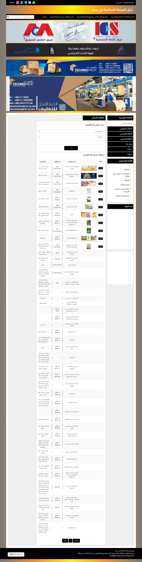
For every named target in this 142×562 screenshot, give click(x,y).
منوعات (44, 17)
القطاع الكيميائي (126, 129)
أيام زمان (71, 340)
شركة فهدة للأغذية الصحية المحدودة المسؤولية (72, 222)
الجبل (71, 214)
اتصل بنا (119, 3)
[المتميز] (71, 31)
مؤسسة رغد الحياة (72, 199)
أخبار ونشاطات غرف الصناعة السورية (62, 17)
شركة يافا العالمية (72, 459)
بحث (71, 148)
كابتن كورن (72, 394)
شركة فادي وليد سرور (72, 452)
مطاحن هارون (72, 265)
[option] (71, 93)
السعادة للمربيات (72, 403)
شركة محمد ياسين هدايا (72, 444)
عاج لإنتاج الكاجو (71, 238)
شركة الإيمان (71, 528)
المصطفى (72, 358)
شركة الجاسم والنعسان (71, 183)
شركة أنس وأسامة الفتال (72, 467)
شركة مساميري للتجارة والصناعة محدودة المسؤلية (71, 475)
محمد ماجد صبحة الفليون (72, 419)
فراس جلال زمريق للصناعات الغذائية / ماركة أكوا (72, 499)
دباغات (129, 149)
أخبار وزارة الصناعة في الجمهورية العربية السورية (92, 17)
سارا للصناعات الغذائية (72, 292)
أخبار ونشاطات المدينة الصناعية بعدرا (122, 17)
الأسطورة (72, 191)
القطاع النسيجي (126, 139)
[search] (8, 17)
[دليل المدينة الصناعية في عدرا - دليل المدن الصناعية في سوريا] (112, 10)
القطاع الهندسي (126, 134)
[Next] (134, 93)
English (12, 3)
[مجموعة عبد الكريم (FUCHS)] (71, 49)
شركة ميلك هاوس (72, 207)
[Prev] (8, 93)
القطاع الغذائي (126, 123)
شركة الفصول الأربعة (72, 230)
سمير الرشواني (72, 332)
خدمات (129, 154)
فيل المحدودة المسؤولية (72, 412)
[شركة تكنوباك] (71, 68)
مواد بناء (129, 144)
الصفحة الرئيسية (128, 3)
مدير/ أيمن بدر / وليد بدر (72, 298)
